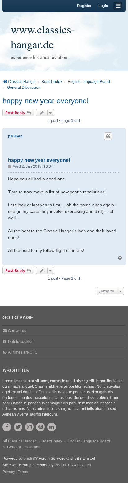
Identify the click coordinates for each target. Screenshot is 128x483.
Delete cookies (20, 341)
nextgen (84, 465)
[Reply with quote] (108, 136)
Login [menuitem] (103, 6)
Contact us (17, 331)
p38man (15, 136)
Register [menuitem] (84, 6)
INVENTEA (63, 465)
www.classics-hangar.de (43, 36)
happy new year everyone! (45, 101)
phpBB (29, 458)
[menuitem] (8, 472)
